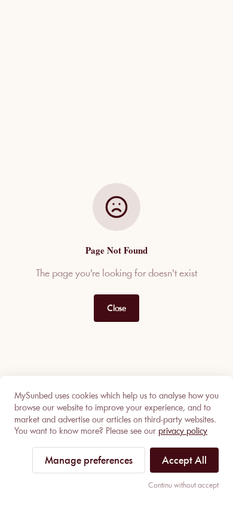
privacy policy (182, 430)
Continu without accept (183, 484)
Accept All (184, 460)
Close (116, 308)
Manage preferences (89, 460)
